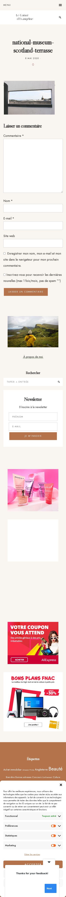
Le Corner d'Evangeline (24, 17)
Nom (8, 201)
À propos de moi (33, 357)
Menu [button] (7, 5)
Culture (56, 777)
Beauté (56, 768)
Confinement (47, 777)
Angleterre (41, 769)
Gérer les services (32, 854)
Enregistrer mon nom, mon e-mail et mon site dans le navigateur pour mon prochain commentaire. (32, 259)
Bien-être (10, 777)
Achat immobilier (12, 770)
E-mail (8, 218)
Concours (36, 777)
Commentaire (13, 136)
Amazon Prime (28, 770)
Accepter (33, 864)
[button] (61, 785)
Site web (9, 236)
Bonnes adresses (23, 777)
